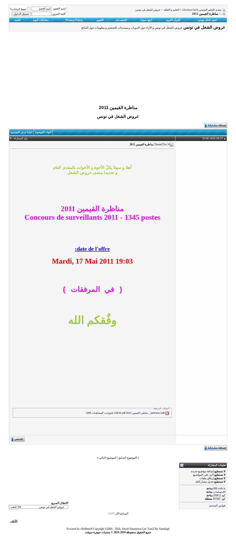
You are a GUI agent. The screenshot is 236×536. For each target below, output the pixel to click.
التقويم (99, 19)
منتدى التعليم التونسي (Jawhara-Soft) (202, 10)
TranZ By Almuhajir (159, 528)
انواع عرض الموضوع (21, 132)
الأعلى (13, 521)
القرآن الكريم (173, 19)
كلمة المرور (59, 13)
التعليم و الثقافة (171, 10)
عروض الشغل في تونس (147, 10)
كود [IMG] (219, 495)
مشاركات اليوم (41, 19)
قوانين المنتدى (217, 505)
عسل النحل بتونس (207, 19)
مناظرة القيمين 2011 (118, 107)
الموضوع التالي (107, 457)
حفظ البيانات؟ (18, 9)
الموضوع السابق (127, 457)
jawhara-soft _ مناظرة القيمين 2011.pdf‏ (143, 412)
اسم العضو (59, 8)
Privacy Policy (74, 20)
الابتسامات (219, 491)
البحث (17, 19)
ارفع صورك (146, 19)
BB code (218, 488)
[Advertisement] (118, 69)
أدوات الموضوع (43, 132)
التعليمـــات (121, 19)
